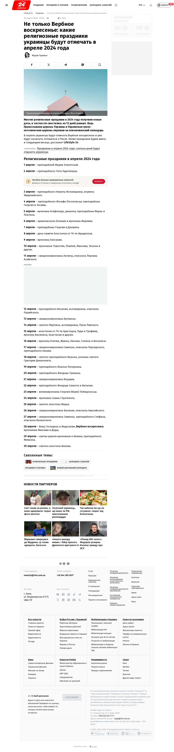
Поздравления (79, 5)
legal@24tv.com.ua (122, 719)
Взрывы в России (67, 644)
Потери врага (66, 648)
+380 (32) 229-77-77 (106, 716)
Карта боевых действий (70, 627)
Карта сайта (136, 597)
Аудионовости (34, 638)
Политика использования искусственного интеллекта (116, 580)
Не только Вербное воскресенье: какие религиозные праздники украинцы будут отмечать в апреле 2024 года (76, 13)
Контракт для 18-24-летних (103, 637)
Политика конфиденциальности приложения (119, 589)
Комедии (32, 674)
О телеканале (94, 586)
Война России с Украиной (73, 619)
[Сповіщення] (151, 5)
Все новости (34, 619)
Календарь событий (101, 5)
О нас (90, 571)
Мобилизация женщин (101, 633)
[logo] (21, 5)
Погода (31, 641)
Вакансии (135, 582)
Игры (133, 602)
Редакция (92, 576)
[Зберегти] (99, 65)
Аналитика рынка (99, 663)
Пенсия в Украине (131, 644)
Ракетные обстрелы (68, 623)
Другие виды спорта (132, 678)
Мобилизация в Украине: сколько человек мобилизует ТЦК (104, 647)
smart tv (128, 733)
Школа (63, 670)
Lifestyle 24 (28, 13)
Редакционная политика (94, 581)
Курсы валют (128, 627)
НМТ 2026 (64, 673)
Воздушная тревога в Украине (73, 634)
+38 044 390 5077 (65, 575)
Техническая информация (136, 572)
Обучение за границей (70, 681)
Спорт (126, 659)
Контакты (135, 577)
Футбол (126, 667)
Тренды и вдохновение (101, 670)
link (57, 594)
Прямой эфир (34, 630)
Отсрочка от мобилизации (103, 641)
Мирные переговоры (69, 630)
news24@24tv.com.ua (34, 575)
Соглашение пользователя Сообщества (116, 597)
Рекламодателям (95, 595)
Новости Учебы (68, 659)
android (97, 733)
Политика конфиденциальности (119, 572)
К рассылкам (72, 697)
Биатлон (126, 674)
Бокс (125, 663)
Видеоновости (34, 634)
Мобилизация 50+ (99, 629)
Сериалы (32, 678)
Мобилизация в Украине (104, 619)
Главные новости (36, 623)
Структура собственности (137, 587)
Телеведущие (94, 591)
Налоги (126, 641)
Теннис (126, 670)
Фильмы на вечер (36, 670)
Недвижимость (99, 659)
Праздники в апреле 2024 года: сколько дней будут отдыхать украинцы (62, 150)
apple (112, 733)
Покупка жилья (98, 667)
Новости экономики (133, 619)
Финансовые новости (132, 630)
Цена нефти (128, 623)
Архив (133, 593)
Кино (30, 659)
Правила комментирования (117, 604)
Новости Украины (36, 627)
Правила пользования (97, 600)
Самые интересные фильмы (40, 663)
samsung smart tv (144, 733)
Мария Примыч (40, 56)
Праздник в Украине (57, 5)
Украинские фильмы (37, 667)
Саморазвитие (66, 677)
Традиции (38, 5)
